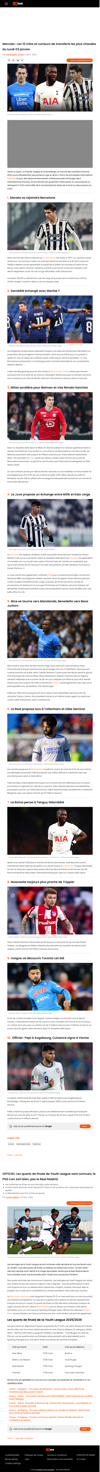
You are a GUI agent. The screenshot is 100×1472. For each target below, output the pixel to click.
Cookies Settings (13, 1463)
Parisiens (74, 558)
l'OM (50, 575)
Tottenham (68, 865)
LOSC (32, 458)
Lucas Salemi (12, 1197)
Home (9, 1155)
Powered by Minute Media (45, 1470)
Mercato (18, 1155)
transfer (11, 1144)
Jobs (27, 1459)
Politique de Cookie (34, 1455)
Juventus (14, 554)
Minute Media (11, 1459)
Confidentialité (12, 1455)
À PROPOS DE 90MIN (86, 1455)
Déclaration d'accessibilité (60, 1459)
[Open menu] (6, 3)
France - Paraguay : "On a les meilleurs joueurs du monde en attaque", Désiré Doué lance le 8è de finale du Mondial (49, 1411)
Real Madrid (37, 769)
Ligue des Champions (24, 1438)
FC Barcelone (49, 257)
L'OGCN (56, 682)
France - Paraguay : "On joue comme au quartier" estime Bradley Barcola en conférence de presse (46, 1418)
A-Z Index (81, 1459)
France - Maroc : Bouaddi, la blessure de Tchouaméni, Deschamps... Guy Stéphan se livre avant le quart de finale (50, 1404)
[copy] (22, 60)
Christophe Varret (15, 54)
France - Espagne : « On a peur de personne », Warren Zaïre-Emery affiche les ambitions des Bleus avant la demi (46, 1390)
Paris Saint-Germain (19, 1296)
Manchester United (59, 371)
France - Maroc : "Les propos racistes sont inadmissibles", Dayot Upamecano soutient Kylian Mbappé (51, 1397)
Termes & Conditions (57, 1455)
